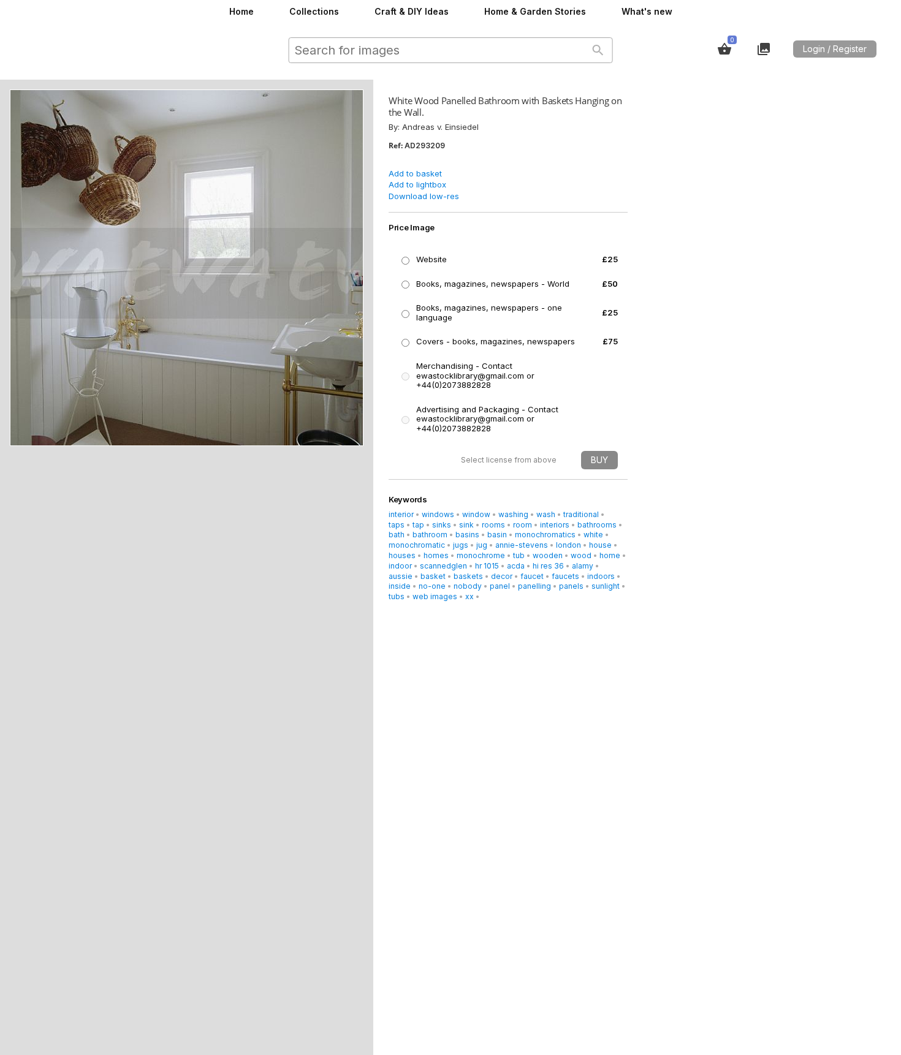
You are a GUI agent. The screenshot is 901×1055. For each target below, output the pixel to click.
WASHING (513, 514)
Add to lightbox (417, 184)
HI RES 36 (548, 565)
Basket (724, 49)
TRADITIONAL (581, 514)
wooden (548, 555)
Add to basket (415, 173)
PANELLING (534, 586)
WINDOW (476, 514)
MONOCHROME (481, 555)
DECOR (501, 576)
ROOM (522, 524)
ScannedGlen (443, 565)
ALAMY (582, 565)
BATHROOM (429, 534)
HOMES (436, 555)
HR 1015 (487, 565)
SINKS (441, 524)
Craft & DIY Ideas (411, 11)
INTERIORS (554, 524)
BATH (397, 534)
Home (241, 11)
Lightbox (764, 49)
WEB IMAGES (434, 596)
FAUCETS (565, 576)
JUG (481, 545)
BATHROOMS (597, 524)
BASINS (467, 534)
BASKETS (468, 576)
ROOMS (493, 524)
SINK (466, 524)
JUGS (460, 545)
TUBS (397, 596)
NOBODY (468, 586)
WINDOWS (438, 514)
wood (581, 555)
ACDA (516, 565)
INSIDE (400, 586)
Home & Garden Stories (535, 11)
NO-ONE (432, 586)
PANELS (571, 586)
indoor (400, 565)
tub (519, 555)
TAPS (397, 524)
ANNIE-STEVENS (521, 545)
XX (469, 596)
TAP (418, 524)
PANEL (500, 586)
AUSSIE (400, 576)
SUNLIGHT (605, 586)
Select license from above (509, 459)
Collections (314, 11)
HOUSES (402, 555)
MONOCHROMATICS (545, 534)
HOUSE (600, 545)
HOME (609, 555)
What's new (647, 11)
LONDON (568, 545)
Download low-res (424, 196)
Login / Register (835, 48)
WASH (545, 514)
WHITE (593, 534)
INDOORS (601, 576)
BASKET (433, 576)
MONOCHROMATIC (417, 545)
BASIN (497, 534)
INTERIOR (401, 514)
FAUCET (532, 576)
